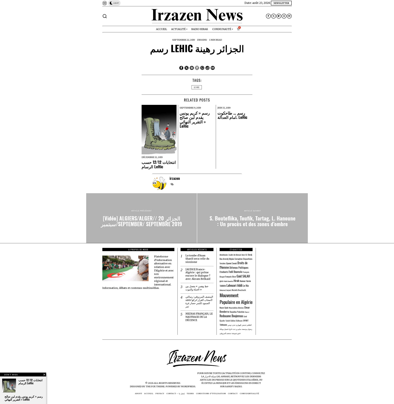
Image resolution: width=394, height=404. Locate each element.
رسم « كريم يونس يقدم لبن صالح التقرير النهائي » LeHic (195, 119)
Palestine (240, 311)
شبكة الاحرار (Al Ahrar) (217, 376)
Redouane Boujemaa (231, 315)
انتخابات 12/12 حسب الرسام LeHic (159, 164)
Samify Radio (233, 386)
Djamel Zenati (231, 263)
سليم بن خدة (237, 329)
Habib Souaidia (228, 281)
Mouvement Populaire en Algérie (236, 298)
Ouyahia (233, 311)
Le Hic (196, 87)
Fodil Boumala (235, 272)
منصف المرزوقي (225, 333)
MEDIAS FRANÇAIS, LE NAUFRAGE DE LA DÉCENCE (199, 317)
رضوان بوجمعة (247, 329)
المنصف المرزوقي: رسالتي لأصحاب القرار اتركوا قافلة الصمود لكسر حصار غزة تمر (199, 301)
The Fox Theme (155, 386)
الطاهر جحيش (246, 325)
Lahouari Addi (234, 285)
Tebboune (223, 324)
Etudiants (224, 271)
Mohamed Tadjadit (225, 290)
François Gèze (230, 276)
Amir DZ (244, 254)
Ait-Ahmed (237, 254)
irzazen (175, 178)
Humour (243, 281)
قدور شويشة (236, 333)
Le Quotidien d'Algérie (243, 379)
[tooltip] (268, 16)
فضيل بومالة (224, 329)
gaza (221, 281)
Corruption (239, 258)
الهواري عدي (236, 325)
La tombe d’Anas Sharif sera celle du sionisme (197, 258)
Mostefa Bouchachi (239, 290)
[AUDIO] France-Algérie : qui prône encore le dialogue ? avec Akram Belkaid (197, 274)
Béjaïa (231, 258)
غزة (230, 328)
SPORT (246, 320)
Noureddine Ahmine (236, 307)
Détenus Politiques (238, 267)
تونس (230, 325)
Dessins (202, 39)
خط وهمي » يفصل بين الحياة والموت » (196, 288)
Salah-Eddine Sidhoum (234, 320)
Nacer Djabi (224, 307)
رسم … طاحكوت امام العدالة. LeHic (232, 115)
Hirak (236, 281)
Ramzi (247, 312)
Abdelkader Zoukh (226, 254)
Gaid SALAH (243, 276)
